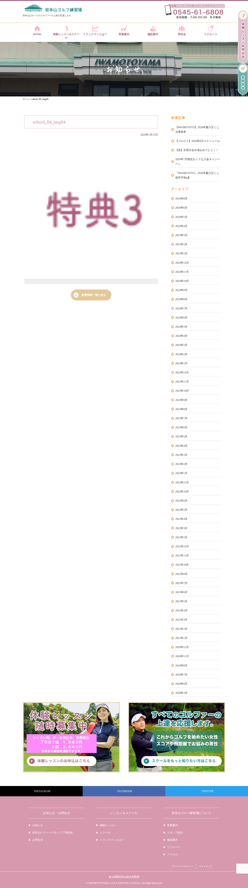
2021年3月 (181, 619)
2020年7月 (181, 674)
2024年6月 (181, 317)
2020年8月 (181, 665)
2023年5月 (181, 436)
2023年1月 (181, 473)
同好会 (182, 34)
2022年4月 (181, 518)
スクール (105, 832)
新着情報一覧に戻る (94, 295)
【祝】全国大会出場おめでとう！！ (196, 150)
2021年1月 (181, 638)
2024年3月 (181, 345)
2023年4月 (181, 445)
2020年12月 (182, 647)
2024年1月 (181, 363)
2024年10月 (182, 281)
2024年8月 (181, 299)
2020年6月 (181, 683)
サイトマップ (205, 866)
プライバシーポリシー (182, 866)
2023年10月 (182, 390)
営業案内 (124, 34)
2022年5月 (181, 509)
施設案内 (152, 34)
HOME (37, 34)
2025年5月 (181, 235)
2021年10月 (182, 564)
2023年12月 (182, 372)
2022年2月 (181, 537)
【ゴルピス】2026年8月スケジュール (197, 140)
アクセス (172, 854)
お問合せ (37, 839)
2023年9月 (181, 400)
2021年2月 (181, 628)
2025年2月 (181, 244)
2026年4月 (181, 226)
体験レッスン (108, 825)
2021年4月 (181, 610)
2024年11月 (182, 271)
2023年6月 (181, 427)
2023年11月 (182, 381)
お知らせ (37, 825)
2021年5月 (181, 601)
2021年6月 (181, 592)
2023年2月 (181, 464)
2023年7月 (181, 418)
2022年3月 (181, 528)
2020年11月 (182, 656)
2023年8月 (181, 409)
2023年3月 (181, 454)
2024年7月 (181, 308)
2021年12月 (182, 546)
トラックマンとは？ (95, 34)
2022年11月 (182, 482)
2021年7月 (181, 583)
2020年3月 (181, 692)
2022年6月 (181, 500)
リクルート (210, 34)
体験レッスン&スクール (66, 36)
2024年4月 (181, 335)
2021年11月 (182, 555)
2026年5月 (181, 216)
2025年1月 (181, 253)
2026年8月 (181, 198)
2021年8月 (181, 574)
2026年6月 (181, 207)
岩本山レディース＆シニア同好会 (52, 832)
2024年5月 (181, 326)
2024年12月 (182, 262)
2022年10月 (182, 491)
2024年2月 (181, 354)
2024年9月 (181, 290)
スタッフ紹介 (175, 832)
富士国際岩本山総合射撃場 (124, 876)
